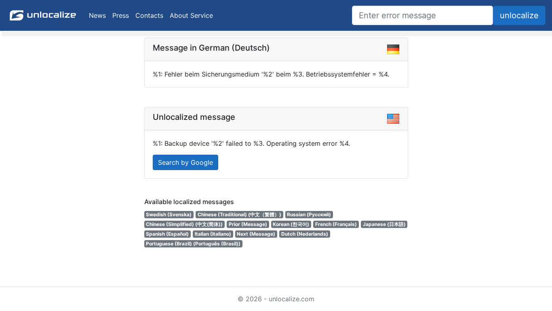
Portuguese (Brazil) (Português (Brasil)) (193, 244)
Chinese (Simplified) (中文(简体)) (184, 224)
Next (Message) (256, 234)
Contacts (149, 15)
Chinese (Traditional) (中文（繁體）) (239, 214)
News (97, 15)
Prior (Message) (248, 224)
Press (120, 15)
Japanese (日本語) (384, 224)
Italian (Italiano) (213, 234)
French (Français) (336, 224)
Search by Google (185, 162)
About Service (191, 15)
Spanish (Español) (167, 234)
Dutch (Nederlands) (304, 234)
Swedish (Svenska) (169, 214)
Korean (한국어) (291, 224)
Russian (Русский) (309, 214)
